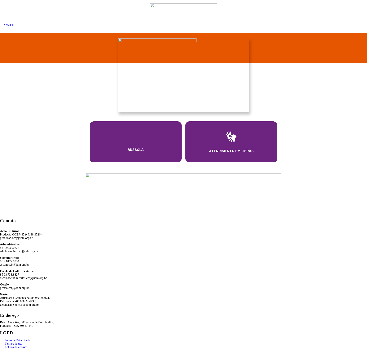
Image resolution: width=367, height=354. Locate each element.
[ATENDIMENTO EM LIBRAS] (231, 137)
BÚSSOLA (136, 150)
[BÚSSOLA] (135, 136)
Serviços (9, 24)
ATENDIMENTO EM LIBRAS (231, 151)
